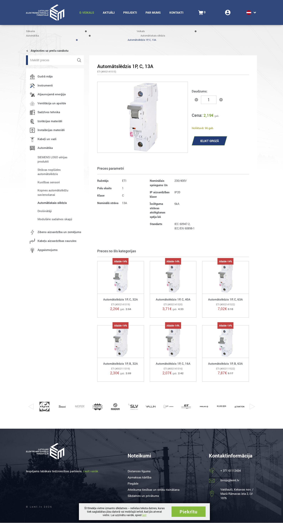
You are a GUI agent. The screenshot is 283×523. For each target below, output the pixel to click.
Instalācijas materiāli (51, 130)
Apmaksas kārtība (139, 477)
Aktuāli (109, 12)
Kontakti (176, 12)
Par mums (153, 12)
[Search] (79, 60)
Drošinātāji (45, 211)
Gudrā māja (45, 76)
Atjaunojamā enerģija (52, 94)
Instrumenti (45, 85)
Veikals (141, 31)
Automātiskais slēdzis (153, 35)
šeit (144, 515)
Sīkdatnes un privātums (143, 496)
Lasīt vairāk (90, 471)
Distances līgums (139, 471)
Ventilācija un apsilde (52, 103)
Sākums (30, 31)
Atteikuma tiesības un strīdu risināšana (153, 489)
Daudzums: (199, 91)
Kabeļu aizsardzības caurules (57, 241)
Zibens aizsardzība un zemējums (59, 232)
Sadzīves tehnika (49, 112)
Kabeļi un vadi (47, 139)
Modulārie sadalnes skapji (55, 219)
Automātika (32, 35)
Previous (31, 406)
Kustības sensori (49, 182)
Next (252, 406)
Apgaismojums (48, 250)
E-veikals (87, 12)
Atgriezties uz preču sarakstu (49, 50)
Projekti (130, 12)
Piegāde (133, 483)
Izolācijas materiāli (50, 121)
